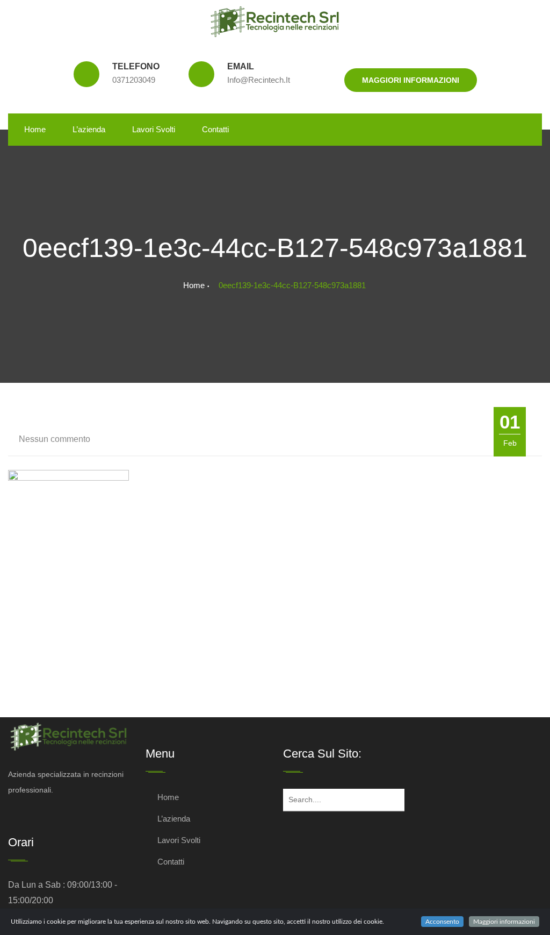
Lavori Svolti (153, 129)
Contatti (215, 129)
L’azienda (89, 129)
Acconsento (442, 921)
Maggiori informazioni (410, 80)
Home (35, 129)
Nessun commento (54, 439)
